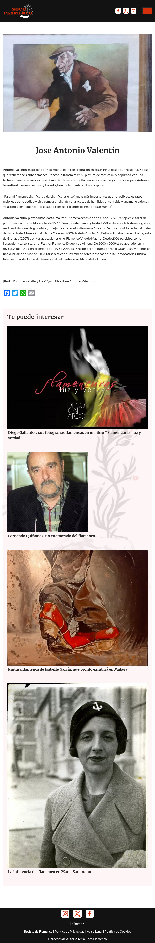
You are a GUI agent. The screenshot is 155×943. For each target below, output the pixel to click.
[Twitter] (126, 11)
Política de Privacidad (70, 931)
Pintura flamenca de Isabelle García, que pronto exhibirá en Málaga (67, 669)
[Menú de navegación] (147, 10)
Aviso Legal (94, 931)
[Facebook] (118, 11)
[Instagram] (133, 11)
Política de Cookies (118, 931)
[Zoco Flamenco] (19, 11)
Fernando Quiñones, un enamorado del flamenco (51, 536)
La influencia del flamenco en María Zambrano (49, 871)
